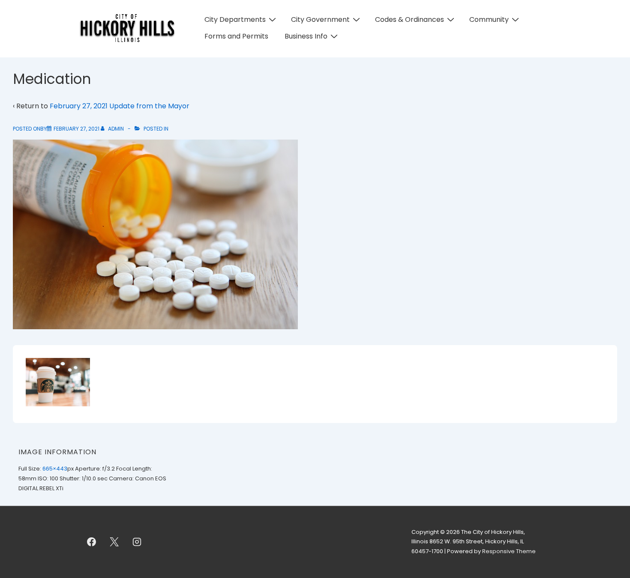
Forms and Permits (236, 36)
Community (489, 19)
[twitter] (114, 542)
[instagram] (137, 542)
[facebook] (92, 542)
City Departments (235, 19)
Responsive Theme (509, 551)
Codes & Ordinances (409, 19)
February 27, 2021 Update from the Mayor (119, 106)
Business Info (306, 36)
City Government (320, 19)
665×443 (54, 469)
